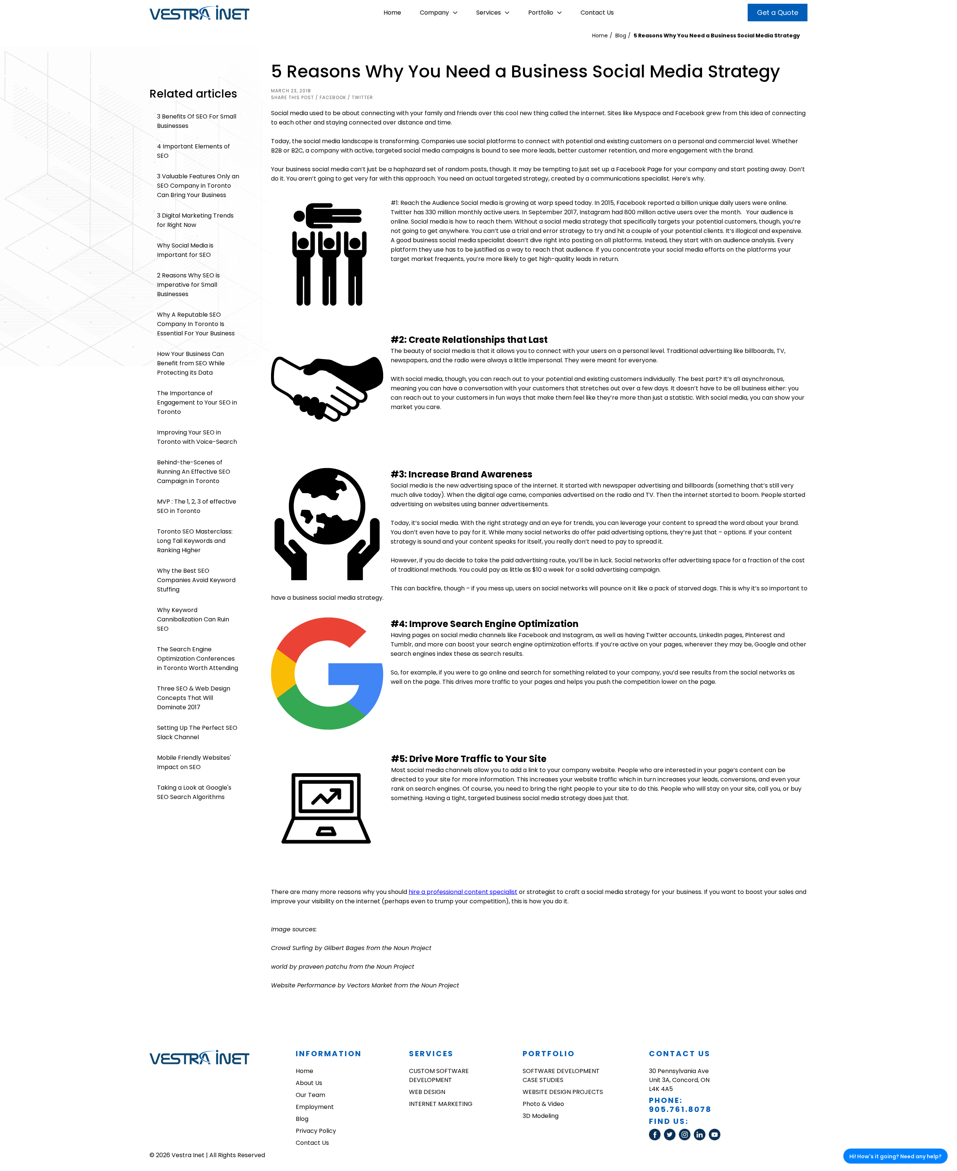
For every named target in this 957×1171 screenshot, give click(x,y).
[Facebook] (656, 1138)
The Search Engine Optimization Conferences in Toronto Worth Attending (197, 658)
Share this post (292, 97)
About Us (309, 1083)
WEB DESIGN (427, 1092)
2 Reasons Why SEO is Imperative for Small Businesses (188, 284)
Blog (620, 35)
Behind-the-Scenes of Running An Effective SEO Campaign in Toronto (193, 471)
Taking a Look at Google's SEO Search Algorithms (194, 792)
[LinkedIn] (701, 1138)
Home (392, 12)
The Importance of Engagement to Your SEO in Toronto (197, 402)
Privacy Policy (316, 1131)
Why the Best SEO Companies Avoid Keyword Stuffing (196, 580)
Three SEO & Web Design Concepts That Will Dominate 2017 (193, 697)
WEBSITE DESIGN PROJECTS (563, 1092)
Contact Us (597, 12)
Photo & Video (543, 1104)
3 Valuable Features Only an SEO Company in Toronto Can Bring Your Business (198, 185)
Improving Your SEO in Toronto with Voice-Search (197, 437)
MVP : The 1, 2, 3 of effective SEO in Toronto (196, 506)
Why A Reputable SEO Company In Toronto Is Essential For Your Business (196, 324)
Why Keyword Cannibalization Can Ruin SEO (193, 619)
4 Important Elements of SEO (193, 151)
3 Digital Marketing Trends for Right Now (195, 220)
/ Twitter (360, 97)
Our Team (310, 1095)
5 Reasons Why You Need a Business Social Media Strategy (717, 35)
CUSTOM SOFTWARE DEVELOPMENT (439, 1075)
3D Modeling (540, 1116)
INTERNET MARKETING (441, 1104)
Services (488, 12)
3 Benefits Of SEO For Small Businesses (196, 121)
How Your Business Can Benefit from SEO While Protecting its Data (191, 363)
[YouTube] (715, 1138)
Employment (315, 1107)
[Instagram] (686, 1138)
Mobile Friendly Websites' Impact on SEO (194, 762)
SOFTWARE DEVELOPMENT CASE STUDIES (561, 1075)
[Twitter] (671, 1138)
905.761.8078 (680, 1109)
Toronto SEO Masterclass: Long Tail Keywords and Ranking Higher (195, 540)
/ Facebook (331, 97)
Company (434, 12)
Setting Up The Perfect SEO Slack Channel (197, 732)
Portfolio (540, 12)
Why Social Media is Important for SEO (185, 250)
